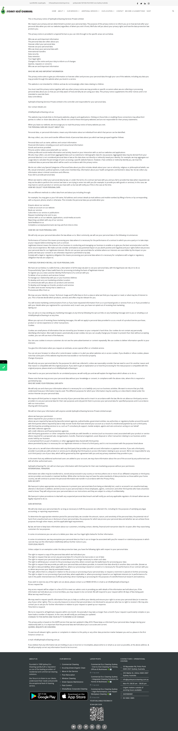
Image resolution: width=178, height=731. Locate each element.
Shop (149, 11)
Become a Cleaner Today (135, 11)
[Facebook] (137, 3)
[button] (173, 11)
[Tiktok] (104, 726)
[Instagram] (148, 3)
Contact (120, 11)
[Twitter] (141, 3)
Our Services (72, 11)
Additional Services (90, 11)
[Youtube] (73, 726)
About (60, 11)
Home (54, 11)
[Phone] (3, 367)
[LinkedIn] (144, 3)
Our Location (107, 11)
